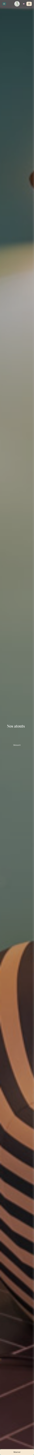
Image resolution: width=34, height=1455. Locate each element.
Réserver (17, 1452)
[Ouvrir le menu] (4, 3)
